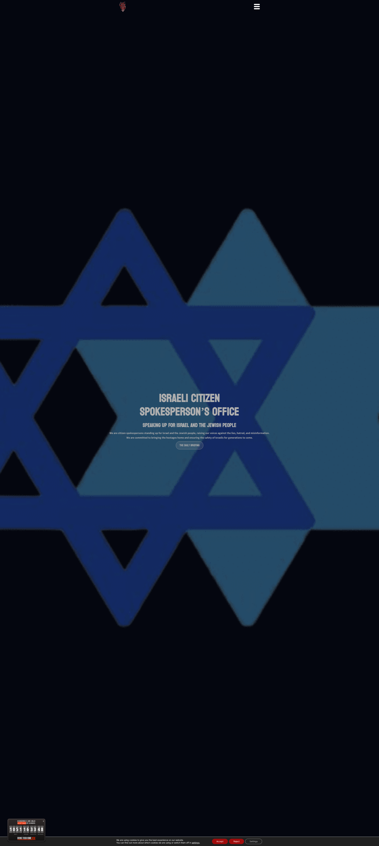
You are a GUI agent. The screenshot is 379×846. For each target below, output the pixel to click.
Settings (254, 841)
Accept (219, 841)
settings (195, 842)
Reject (236, 841)
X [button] (43, 821)
